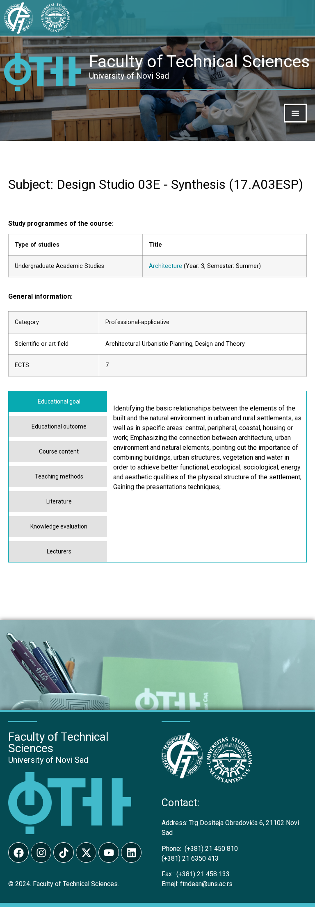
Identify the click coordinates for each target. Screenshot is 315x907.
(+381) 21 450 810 (200, 849)
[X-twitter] (86, 852)
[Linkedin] (131, 852)
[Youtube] (108, 852)
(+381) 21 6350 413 (190, 858)
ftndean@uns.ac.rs (206, 884)
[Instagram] (41, 852)
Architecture (165, 266)
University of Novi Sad (48, 760)
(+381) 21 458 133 (196, 874)
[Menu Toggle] (295, 113)
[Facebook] (18, 852)
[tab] (58, 401)
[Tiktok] (63, 852)
